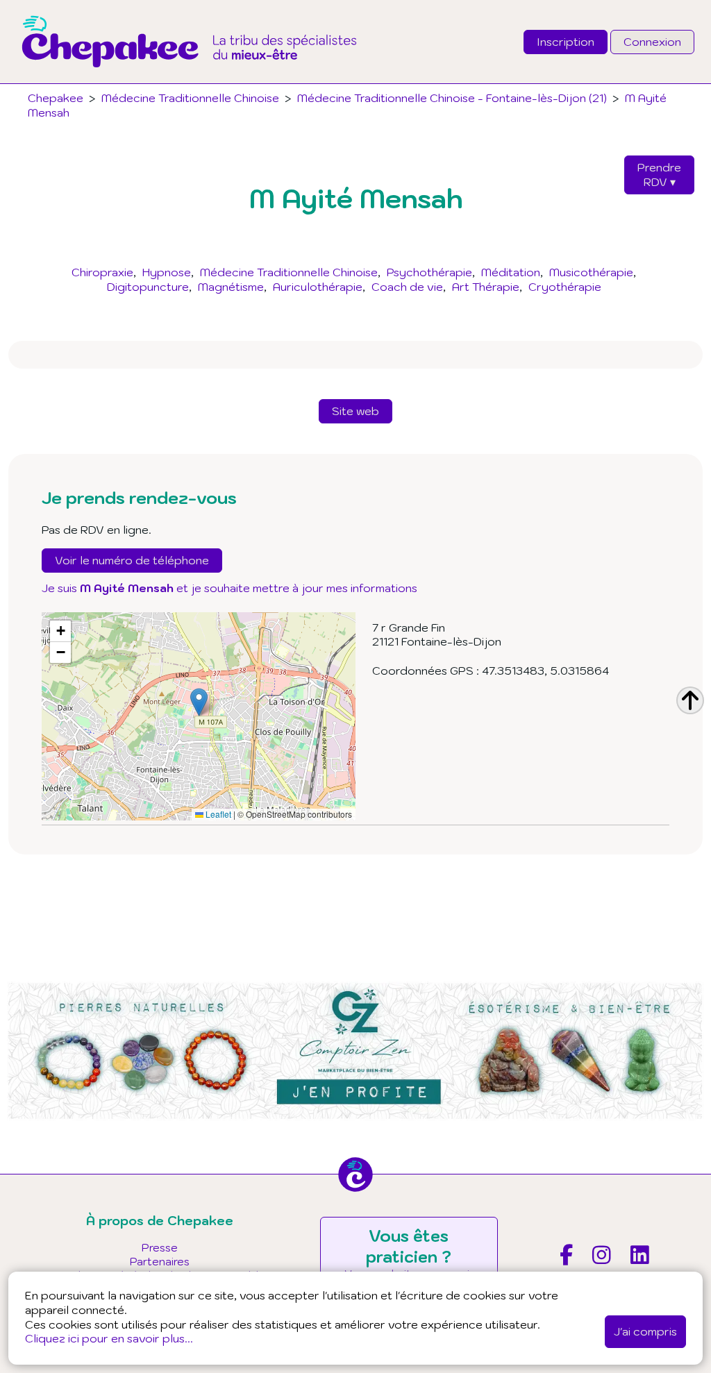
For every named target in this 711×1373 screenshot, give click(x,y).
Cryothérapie (564, 287)
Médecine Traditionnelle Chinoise (289, 272)
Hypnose (166, 272)
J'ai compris (645, 1331)
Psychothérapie (429, 272)
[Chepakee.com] (189, 79)
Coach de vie (407, 287)
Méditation (510, 272)
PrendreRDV (659, 174)
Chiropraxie (102, 272)
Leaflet (217, 814)
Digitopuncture (148, 287)
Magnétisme (231, 287)
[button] (199, 702)
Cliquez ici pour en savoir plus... (109, 1338)
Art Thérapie (485, 287)
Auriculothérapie (317, 287)
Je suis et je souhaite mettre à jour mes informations (229, 588)
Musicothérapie (591, 272)
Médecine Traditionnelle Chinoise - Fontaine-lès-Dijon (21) (452, 98)
